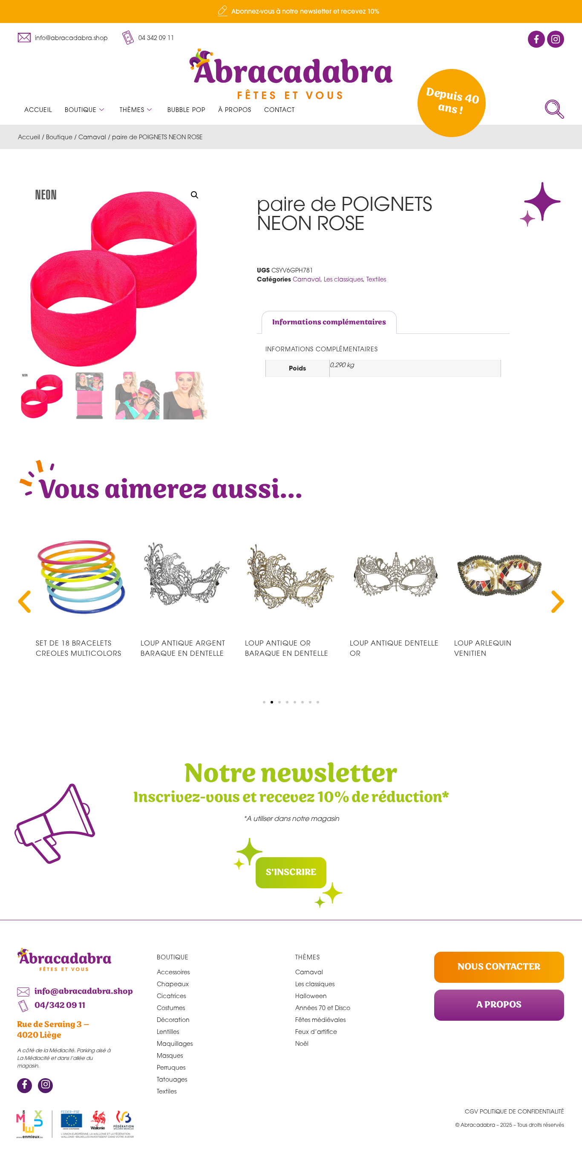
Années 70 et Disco (322, 1007)
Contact (279, 109)
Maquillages (175, 1043)
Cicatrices (171, 995)
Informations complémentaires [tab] (329, 322)
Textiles (376, 279)
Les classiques (343, 279)
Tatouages (172, 1079)
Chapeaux (173, 984)
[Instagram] (45, 1085)
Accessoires (173, 972)
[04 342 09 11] (127, 37)
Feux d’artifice (316, 1031)
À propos (234, 109)
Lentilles (168, 1031)
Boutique (81, 109)
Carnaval (92, 137)
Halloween (311, 995)
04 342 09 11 (156, 37)
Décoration (173, 1019)
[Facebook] (24, 1085)
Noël (301, 1043)
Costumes (171, 1007)
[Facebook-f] (536, 39)
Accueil (38, 109)
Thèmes (132, 109)
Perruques (171, 1067)
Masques (170, 1055)
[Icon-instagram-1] (555, 39)
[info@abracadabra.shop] (24, 37)
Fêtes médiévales (320, 1019)
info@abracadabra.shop (71, 37)
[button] (554, 109)
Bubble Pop (186, 109)
